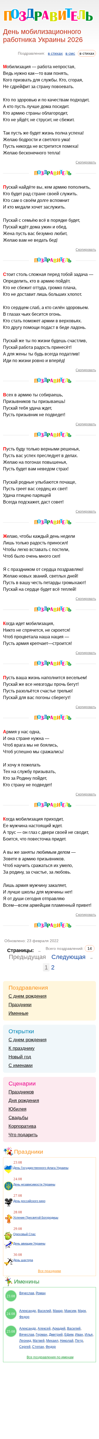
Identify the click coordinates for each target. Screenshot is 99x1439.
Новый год (20, 1057)
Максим (70, 1311)
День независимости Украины (34, 1184)
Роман (41, 1293)
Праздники (20, 1004)
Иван (79, 1335)
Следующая (68, 956)
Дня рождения (24, 1100)
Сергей (25, 1347)
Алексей (44, 1328)
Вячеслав (26, 1293)
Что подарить (23, 1134)
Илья (89, 1335)
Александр (27, 1311)
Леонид (25, 1341)
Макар (58, 1311)
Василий (44, 1311)
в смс (70, 53)
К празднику (22, 1048)
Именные (18, 1013)
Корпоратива (22, 1126)
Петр (79, 1341)
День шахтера (23, 1260)
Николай (66, 1341)
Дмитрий (56, 1335)
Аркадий (58, 1328)
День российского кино (29, 1201)
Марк (82, 1311)
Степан (38, 1347)
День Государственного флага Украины (40, 1167)
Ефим (68, 1335)
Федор (24, 1317)
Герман (41, 1335)
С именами (21, 1065)
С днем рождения (27, 996)
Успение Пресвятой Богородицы (35, 1217)
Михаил (52, 1341)
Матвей (39, 1341)
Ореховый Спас (24, 1234)
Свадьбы (18, 1117)
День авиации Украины (29, 1243)
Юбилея (17, 1109)
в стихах (55, 53)
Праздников (21, 1092)
